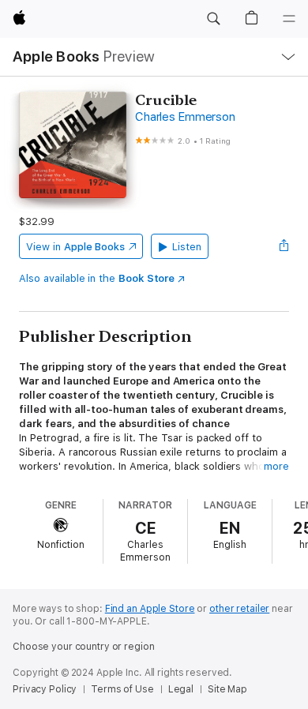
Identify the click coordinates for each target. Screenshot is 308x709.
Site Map (227, 689)
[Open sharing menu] (284, 246)
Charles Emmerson (185, 117)
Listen (186, 247)
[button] (213, 19)
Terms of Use (122, 689)
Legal (180, 689)
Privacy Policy (45, 689)
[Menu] (289, 19)
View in (75, 247)
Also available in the (97, 278)
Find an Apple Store (150, 608)
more (276, 466)
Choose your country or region (84, 646)
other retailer (239, 608)
